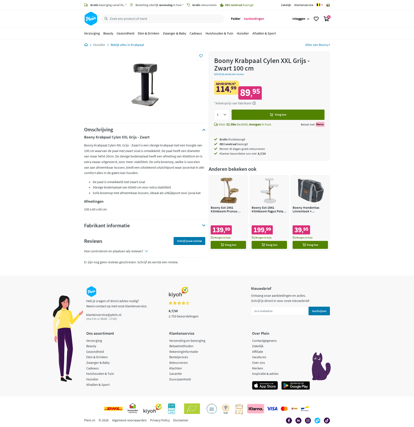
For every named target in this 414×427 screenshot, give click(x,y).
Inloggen (298, 18)
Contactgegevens (264, 340)
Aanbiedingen (254, 18)
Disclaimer (180, 420)
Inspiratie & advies (265, 373)
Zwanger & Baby (174, 33)
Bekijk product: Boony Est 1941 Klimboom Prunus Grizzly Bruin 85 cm (228, 213)
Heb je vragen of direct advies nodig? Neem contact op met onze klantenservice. (116, 303)
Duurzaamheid (180, 379)
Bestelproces (178, 357)
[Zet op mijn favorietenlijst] (201, 56)
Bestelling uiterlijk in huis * (159, 5)
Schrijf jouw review (189, 241)
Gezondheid (125, 33)
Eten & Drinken (148, 33)
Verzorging (92, 33)
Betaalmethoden (181, 346)
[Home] (86, 44)
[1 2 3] (221, 115)
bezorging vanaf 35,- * (108, 5)
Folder (235, 18)
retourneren (204, 5)
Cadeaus (196, 33)
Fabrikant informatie (107, 225)
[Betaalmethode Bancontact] (305, 408)
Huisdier (243, 33)
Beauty (108, 33)
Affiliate (257, 351)
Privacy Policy (160, 420)
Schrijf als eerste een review (229, 74)
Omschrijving (98, 129)
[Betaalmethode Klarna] (255, 408)
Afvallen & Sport (264, 33)
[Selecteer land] (320, 4)
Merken (257, 368)
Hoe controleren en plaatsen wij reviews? (113, 251)
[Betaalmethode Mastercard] (284, 408)
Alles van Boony (317, 44)
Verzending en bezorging (187, 340)
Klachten (175, 368)
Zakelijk (286, 5)
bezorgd (234, 144)
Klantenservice (303, 5)
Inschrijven (319, 311)
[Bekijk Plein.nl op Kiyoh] (153, 408)
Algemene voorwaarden (129, 420)
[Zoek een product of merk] (105, 18)
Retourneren (178, 362)
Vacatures (259, 357)
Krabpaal (137, 44)
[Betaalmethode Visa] (272, 409)
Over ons (258, 362)
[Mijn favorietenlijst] (316, 18)
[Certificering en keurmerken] (192, 408)
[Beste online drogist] (225, 408)
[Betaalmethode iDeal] (294, 408)
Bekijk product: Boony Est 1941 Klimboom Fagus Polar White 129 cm (269, 213)
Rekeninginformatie (183, 351)
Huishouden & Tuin (219, 33)
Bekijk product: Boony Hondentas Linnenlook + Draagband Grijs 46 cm (310, 213)
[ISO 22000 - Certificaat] (212, 408)
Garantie (175, 373)
